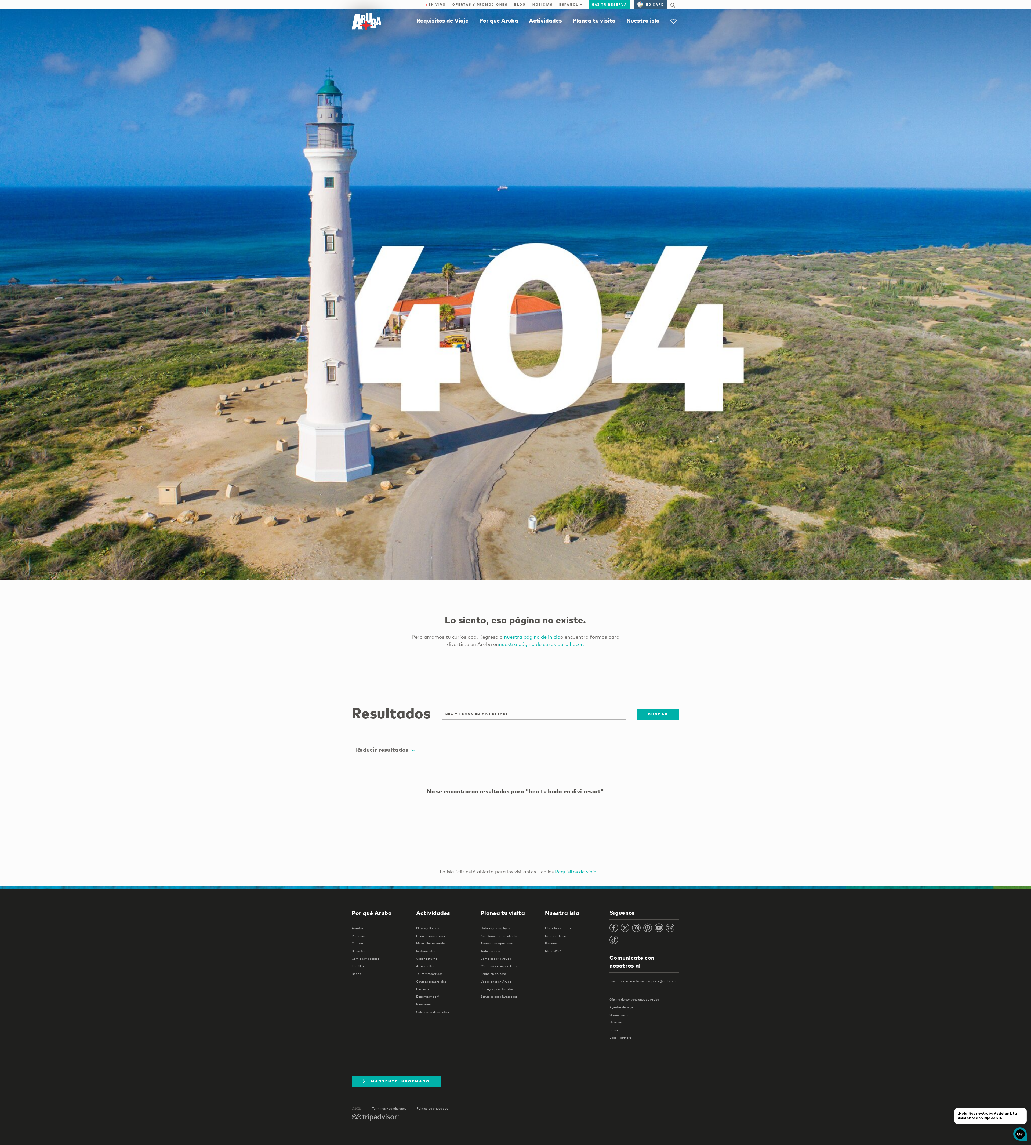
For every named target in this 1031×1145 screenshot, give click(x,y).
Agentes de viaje (621, 1007)
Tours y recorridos (429, 974)
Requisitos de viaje (575, 871)
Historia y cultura (558, 928)
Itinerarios (423, 1004)
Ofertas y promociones (480, 4)
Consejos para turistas (497, 989)
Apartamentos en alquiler (499, 936)
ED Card (655, 4)
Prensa (614, 1030)
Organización (619, 1015)
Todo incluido (490, 951)
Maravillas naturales (431, 943)
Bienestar (359, 951)
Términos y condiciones (389, 1108)
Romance (358, 936)
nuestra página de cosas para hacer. (541, 644)
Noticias (542, 4)
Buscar (658, 714)
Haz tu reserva (609, 4)
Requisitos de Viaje (443, 20)
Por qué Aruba (498, 20)
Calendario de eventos (432, 1012)
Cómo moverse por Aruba (499, 966)
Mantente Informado (400, 1081)
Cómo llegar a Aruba (496, 959)
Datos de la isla (556, 936)
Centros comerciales (431, 981)
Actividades (545, 20)
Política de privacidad (432, 1108)
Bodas (356, 974)
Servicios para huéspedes (499, 996)
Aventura (358, 928)
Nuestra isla (643, 20)
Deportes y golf (427, 996)
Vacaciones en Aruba (496, 981)
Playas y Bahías (427, 928)
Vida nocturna (426, 959)
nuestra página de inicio (532, 637)
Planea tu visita (594, 20)
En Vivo (436, 4)
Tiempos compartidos (497, 943)
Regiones (551, 943)
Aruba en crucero (493, 974)
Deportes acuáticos (430, 936)
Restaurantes (425, 951)
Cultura (357, 943)
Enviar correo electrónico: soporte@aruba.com (643, 981)
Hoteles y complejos (495, 928)
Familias (358, 966)
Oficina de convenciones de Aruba (634, 999)
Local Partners (620, 1037)
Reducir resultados (382, 749)
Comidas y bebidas (365, 959)
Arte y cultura (426, 966)
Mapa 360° (553, 951)
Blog (520, 4)
